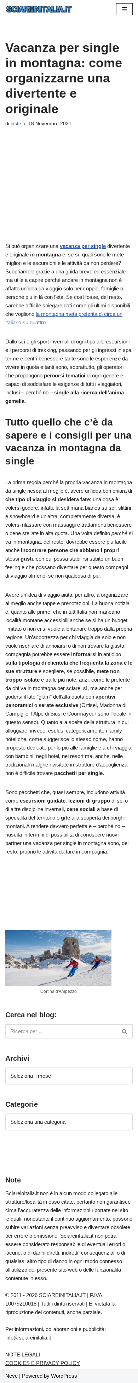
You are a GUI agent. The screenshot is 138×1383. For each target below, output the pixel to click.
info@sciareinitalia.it (28, 1338)
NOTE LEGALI (22, 1355)
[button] (124, 9)
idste (16, 123)
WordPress (64, 1376)
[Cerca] (125, 1031)
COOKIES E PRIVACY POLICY (42, 1363)
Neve (11, 1376)
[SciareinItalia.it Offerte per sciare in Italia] (39, 9)
